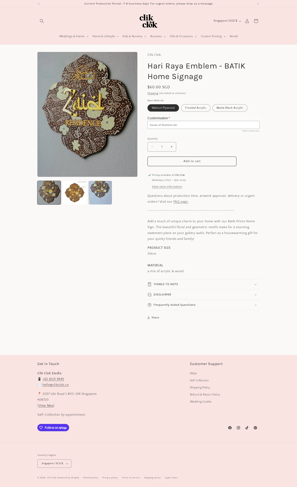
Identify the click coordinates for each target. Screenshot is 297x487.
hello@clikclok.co (55, 385)
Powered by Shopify (68, 477)
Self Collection (199, 380)
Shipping (152, 93)
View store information (167, 186)
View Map (46, 405)
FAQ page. (181, 201)
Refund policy (90, 477)
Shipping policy (152, 477)
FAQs (193, 373)
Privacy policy (110, 477)
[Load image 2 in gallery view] (74, 192)
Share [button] (155, 317)
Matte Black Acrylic (230, 108)
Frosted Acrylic (195, 108)
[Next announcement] (258, 4)
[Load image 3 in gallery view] (100, 192)
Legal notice (171, 477)
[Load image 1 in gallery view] (49, 192)
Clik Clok (52, 477)
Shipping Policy (200, 387)
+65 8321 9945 (53, 379)
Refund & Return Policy (205, 394)
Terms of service (131, 477)
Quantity (152, 138)
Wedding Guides (201, 401)
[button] (41, 21)
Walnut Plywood (163, 108)
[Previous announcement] (38, 4)
